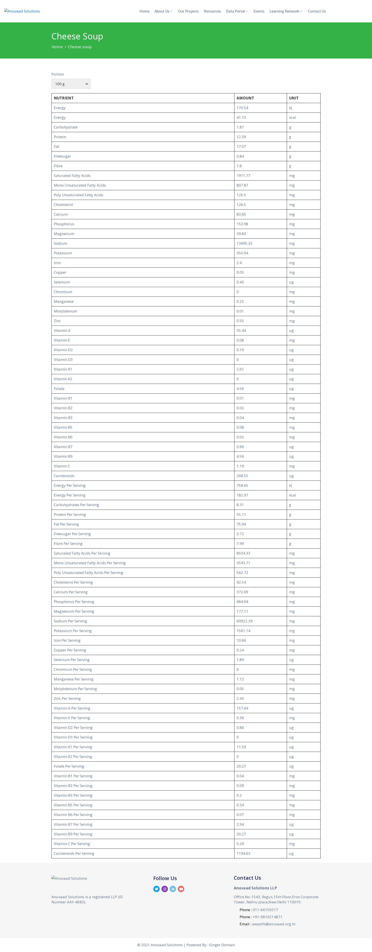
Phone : (259, 909)
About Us (162, 11)
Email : (267, 923)
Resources (212, 11)
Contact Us (317, 11)
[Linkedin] (173, 889)
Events (258, 11)
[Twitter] (156, 889)
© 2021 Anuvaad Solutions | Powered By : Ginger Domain (186, 944)
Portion (57, 74)
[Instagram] (164, 889)
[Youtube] (181, 889)
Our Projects (188, 11)
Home (144, 11)
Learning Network (284, 11)
